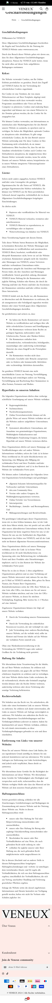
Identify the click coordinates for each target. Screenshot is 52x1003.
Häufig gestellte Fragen (11, 981)
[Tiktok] (7, 973)
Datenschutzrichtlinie (11, 936)
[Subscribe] (47, 967)
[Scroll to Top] (47, 988)
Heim (14, 20)
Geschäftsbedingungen (11, 941)
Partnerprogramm (9, 945)
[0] (47, 9)
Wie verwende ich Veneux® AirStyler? (18, 977)
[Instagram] (3, 973)
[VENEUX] (26, 8)
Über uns (6, 931)
